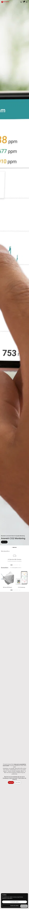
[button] (21, 2)
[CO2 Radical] (5, 2)
